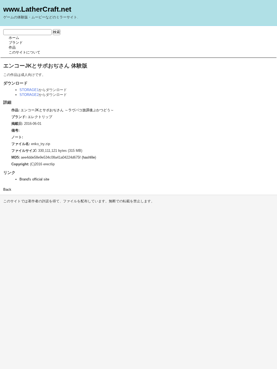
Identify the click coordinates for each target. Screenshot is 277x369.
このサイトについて (24, 52)
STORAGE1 (29, 90)
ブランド (16, 43)
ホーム (14, 38)
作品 (12, 47)
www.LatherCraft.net (37, 9)
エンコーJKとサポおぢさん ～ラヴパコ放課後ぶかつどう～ (67, 110)
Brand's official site (34, 179)
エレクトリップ (40, 117)
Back (7, 189)
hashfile (89, 157)
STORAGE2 (29, 95)
